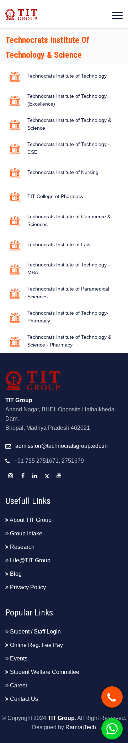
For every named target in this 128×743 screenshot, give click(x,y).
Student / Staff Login (35, 632)
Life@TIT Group (30, 560)
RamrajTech (80, 727)
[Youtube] (59, 475)
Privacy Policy (28, 587)
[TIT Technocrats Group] (21, 10)
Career (18, 685)
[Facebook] (22, 475)
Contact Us (24, 699)
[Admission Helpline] (112, 697)
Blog (16, 574)
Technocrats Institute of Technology (67, 76)
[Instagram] (10, 475)
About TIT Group (31, 520)
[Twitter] (47, 475)
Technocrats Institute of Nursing (62, 172)
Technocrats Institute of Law (58, 244)
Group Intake (26, 533)
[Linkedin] (34, 475)
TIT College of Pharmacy (55, 196)
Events (18, 658)
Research (22, 547)
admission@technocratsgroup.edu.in (61, 446)
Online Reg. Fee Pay (36, 645)
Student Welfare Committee (44, 672)
